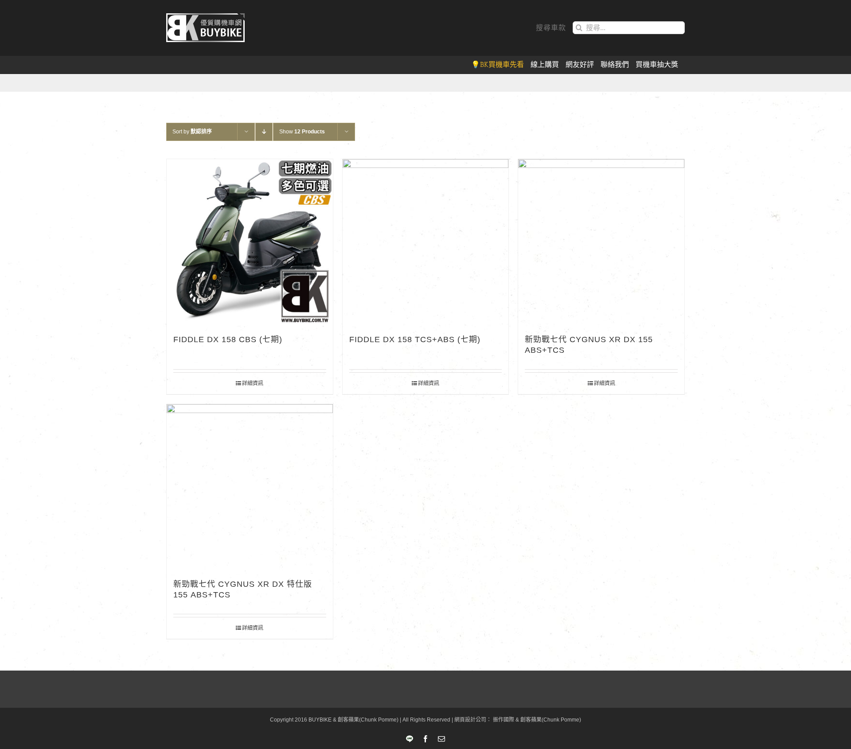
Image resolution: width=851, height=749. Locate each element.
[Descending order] (264, 132)
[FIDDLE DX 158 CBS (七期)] (250, 242)
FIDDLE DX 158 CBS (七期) (227, 339)
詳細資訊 (252, 383)
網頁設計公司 (470, 720)
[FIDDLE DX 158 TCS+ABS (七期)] (426, 242)
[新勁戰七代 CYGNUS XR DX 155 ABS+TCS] (601, 242)
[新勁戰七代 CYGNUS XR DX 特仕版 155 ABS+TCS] (250, 487)
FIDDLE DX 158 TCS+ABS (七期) (414, 339)
